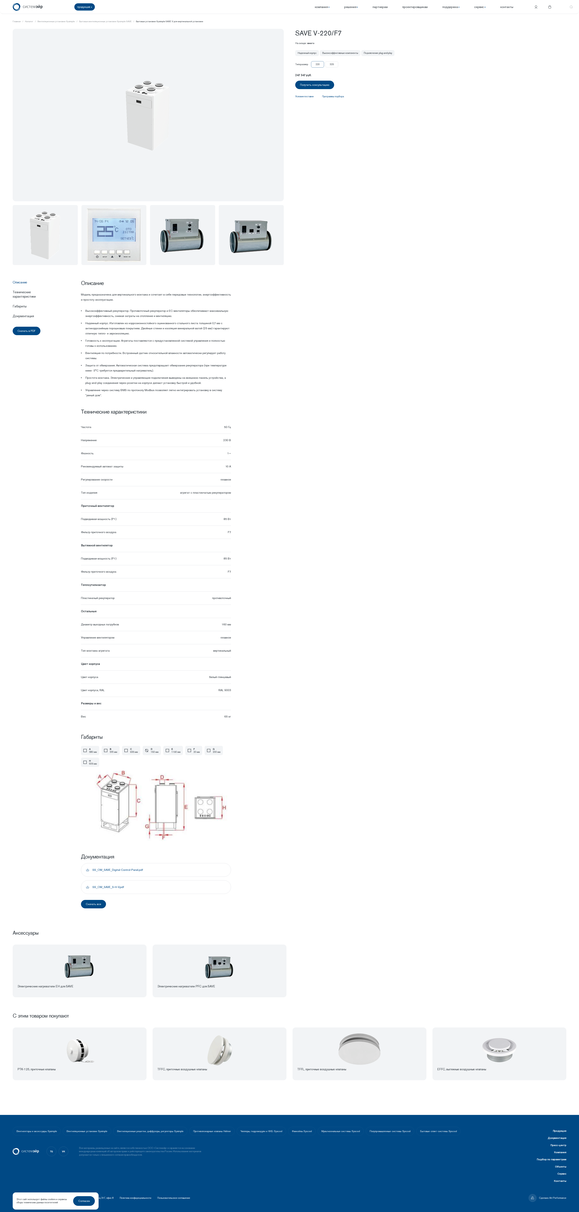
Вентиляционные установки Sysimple (86, 1131)
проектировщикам (415, 7)
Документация (23, 316)
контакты (506, 7)
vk (63, 1151)
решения (350, 7)
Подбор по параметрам (551, 1159)
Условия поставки (304, 96)
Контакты (560, 1181)
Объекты (560, 1166)
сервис (479, 7)
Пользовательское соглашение (173, 1197)
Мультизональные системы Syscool (340, 1131)
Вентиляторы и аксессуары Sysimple (36, 1131)
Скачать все (93, 904)
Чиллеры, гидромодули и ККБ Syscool (261, 1131)
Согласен (84, 1201)
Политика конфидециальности (135, 1197)
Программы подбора (333, 96)
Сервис (561, 1173)
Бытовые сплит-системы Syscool (438, 1131)
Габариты (20, 306)
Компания (560, 1152)
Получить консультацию (314, 85)
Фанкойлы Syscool (302, 1131)
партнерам (380, 7)
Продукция (559, 1131)
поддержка (450, 7)
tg (51, 1151)
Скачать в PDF (26, 331)
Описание (20, 282)
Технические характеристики (24, 294)
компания (321, 7)
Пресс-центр (558, 1145)
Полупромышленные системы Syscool (390, 1131)
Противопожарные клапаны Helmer (212, 1131)
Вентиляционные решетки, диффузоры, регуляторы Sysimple (150, 1131)
